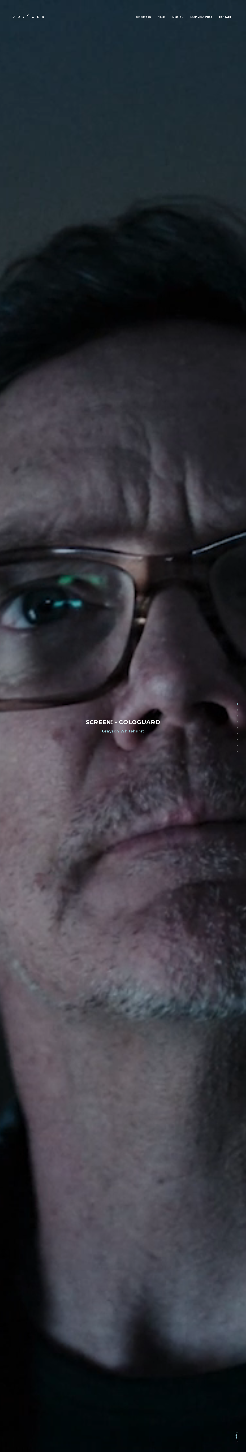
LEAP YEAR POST (201, 17)
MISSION (178, 17)
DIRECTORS (143, 17)
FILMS (162, 17)
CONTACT (225, 17)
